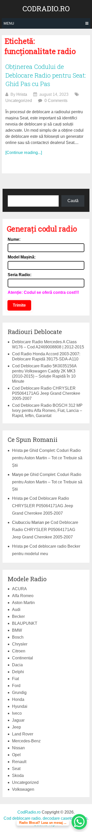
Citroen (18, 651)
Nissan (18, 748)
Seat (16, 768)
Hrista (21, 94)
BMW (17, 630)
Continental (22, 658)
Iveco (17, 713)
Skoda (18, 775)
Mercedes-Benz (26, 741)
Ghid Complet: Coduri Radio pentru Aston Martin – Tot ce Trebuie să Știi (47, 457)
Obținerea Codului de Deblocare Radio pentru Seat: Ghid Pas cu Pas (45, 75)
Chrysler (19, 644)
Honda (18, 699)
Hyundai (19, 706)
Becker (18, 616)
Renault (19, 762)
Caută (72, 201)
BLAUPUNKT (24, 623)
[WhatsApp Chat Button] (79, 821)
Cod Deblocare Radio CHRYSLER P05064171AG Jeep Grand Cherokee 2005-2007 (46, 393)
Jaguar (18, 720)
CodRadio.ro (46, 8)
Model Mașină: (22, 257)
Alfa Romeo (22, 596)
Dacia (17, 665)
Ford (16, 685)
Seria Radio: (19, 275)
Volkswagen (23, 789)
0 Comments (55, 100)
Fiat (15, 679)
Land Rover (22, 734)
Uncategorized (18, 100)
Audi (16, 609)
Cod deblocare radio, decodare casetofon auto (45, 818)
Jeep (16, 727)
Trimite (19, 305)
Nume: (14, 239)
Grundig (19, 692)
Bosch (18, 637)
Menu (9, 23)
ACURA (19, 589)
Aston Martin (23, 602)
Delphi (18, 672)
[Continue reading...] (23, 152)
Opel (16, 755)
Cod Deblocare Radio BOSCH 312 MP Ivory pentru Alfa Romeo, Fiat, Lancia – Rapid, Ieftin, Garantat (47, 410)
